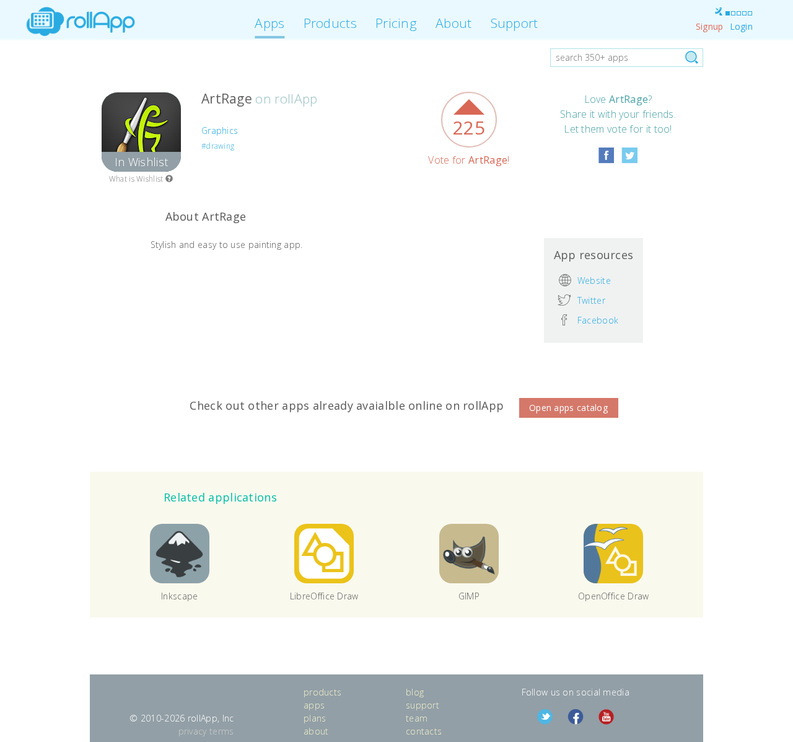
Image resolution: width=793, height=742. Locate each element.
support (422, 705)
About (454, 23)
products (322, 692)
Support (514, 23)
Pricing (396, 23)
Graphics (219, 130)
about (316, 731)
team (416, 718)
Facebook (597, 320)
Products (330, 23)
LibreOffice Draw (324, 596)
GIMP (469, 596)
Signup (710, 26)
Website (594, 280)
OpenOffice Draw (613, 596)
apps (314, 705)
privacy (192, 731)
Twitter (591, 300)
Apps (269, 23)
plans (315, 718)
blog (415, 692)
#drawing (217, 146)
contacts (424, 731)
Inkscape (179, 596)
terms (221, 731)
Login (741, 26)
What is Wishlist (137, 179)
